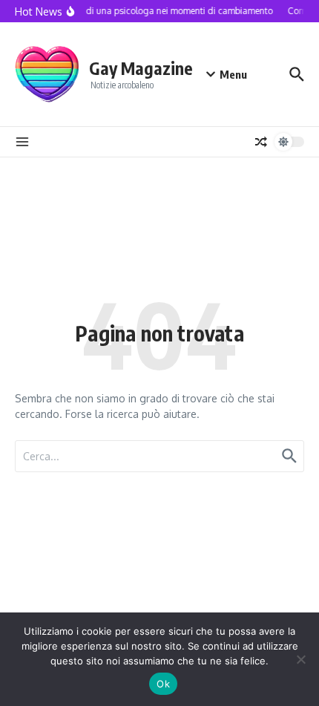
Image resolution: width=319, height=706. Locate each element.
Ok (163, 684)
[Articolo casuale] (261, 142)
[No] (300, 659)
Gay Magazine (141, 68)
